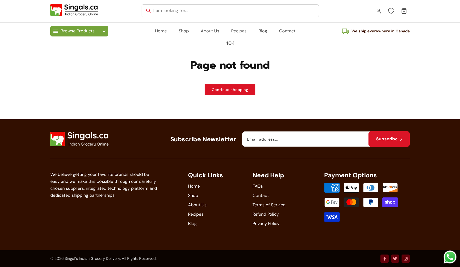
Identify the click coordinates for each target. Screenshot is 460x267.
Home (194, 186)
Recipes (195, 214)
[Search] (148, 10)
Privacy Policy (266, 223)
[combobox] (230, 10)
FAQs (258, 186)
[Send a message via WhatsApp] (450, 257)
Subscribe (387, 139)
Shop (193, 195)
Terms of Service (269, 205)
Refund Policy (266, 214)
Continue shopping (230, 89)
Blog (192, 223)
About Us (197, 205)
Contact (261, 195)
